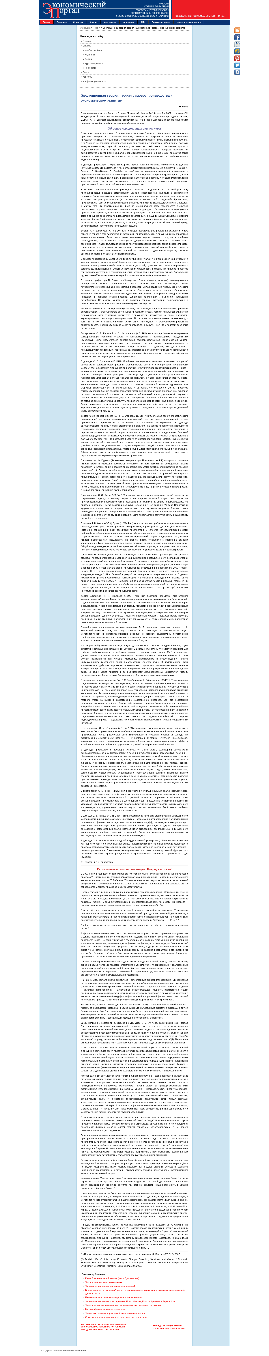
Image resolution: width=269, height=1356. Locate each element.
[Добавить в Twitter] (237, 65)
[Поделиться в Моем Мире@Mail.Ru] (237, 51)
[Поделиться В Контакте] (237, 72)
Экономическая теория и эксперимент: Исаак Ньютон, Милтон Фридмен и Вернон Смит (131, 1301)
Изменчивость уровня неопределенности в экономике (113, 1297)
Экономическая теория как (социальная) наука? (110, 1286)
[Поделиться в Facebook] (237, 37)
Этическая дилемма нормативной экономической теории (115, 1313)
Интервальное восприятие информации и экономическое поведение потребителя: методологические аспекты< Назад (103, 1327)
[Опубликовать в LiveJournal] (237, 44)
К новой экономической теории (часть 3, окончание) (112, 1278)
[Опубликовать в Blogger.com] (237, 30)
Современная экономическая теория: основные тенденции (116, 1317)
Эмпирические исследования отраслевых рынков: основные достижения (123, 1305)
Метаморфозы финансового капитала (105, 1309)
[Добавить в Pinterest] (237, 58)
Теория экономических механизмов (103, 1282)
